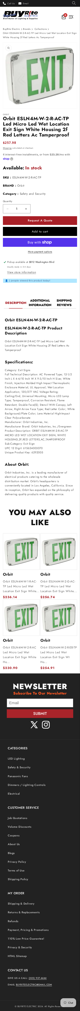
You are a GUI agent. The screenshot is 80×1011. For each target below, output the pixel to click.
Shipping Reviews (64, 302)
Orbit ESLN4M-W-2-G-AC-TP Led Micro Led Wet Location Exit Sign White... (58, 586)
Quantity (7, 201)
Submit (40, 713)
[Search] (74, 3)
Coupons (13, 835)
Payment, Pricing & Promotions (28, 930)
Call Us (11, 3)
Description (15, 303)
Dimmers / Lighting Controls (26, 785)
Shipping (7, 148)
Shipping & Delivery (21, 904)
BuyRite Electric (11, 29)
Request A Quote (40, 220)
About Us (14, 844)
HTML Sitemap (17, 956)
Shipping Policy (18, 879)
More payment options (40, 251)
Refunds (13, 921)
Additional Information (40, 302)
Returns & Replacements (24, 912)
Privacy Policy (17, 862)
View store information (21, 272)
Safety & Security (19, 767)
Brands (27, 29)
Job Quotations (17, 818)
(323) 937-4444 (38, 978)
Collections (41, 29)
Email (26, 3)
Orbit (20, 186)
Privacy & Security (20, 947)
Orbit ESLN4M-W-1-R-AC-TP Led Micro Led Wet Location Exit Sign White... (21, 586)
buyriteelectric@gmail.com (34, 984)
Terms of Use (16, 870)
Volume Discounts (19, 827)
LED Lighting (16, 759)
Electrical (14, 794)
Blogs (11, 853)
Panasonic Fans (18, 776)
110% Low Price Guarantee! (26, 939)
